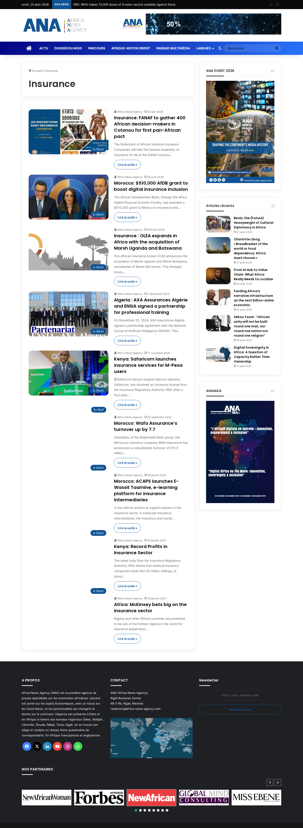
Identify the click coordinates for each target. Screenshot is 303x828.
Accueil (36, 70)
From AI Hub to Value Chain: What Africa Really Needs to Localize (253, 274)
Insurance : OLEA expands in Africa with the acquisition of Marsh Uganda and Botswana (148, 242)
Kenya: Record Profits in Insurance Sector (140, 549)
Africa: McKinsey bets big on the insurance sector (150, 607)
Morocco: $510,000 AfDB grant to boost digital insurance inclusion (151, 186)
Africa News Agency (130, 111)
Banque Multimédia (173, 48)
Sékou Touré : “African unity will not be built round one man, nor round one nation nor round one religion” (252, 326)
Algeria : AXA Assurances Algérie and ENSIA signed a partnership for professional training (151, 306)
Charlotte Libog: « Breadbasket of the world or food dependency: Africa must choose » (251, 248)
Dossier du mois (68, 48)
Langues (203, 48)
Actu (43, 48)
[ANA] (54, 25)
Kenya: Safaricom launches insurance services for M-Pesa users (148, 365)
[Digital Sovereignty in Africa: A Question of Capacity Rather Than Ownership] (218, 353)
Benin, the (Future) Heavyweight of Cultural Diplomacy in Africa (253, 223)
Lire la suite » (127, 164)
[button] (278, 782)
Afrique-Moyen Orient (130, 48)
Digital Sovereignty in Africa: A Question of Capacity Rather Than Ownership (252, 354)
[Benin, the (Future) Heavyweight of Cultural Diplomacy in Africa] (218, 224)
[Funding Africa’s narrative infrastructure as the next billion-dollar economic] (218, 297)
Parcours (96, 48)
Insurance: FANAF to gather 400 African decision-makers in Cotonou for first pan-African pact (149, 127)
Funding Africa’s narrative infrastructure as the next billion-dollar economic (254, 298)
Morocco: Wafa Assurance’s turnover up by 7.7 (145, 426)
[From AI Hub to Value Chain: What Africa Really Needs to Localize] (218, 276)
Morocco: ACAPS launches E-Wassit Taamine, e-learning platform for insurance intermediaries (146, 490)
